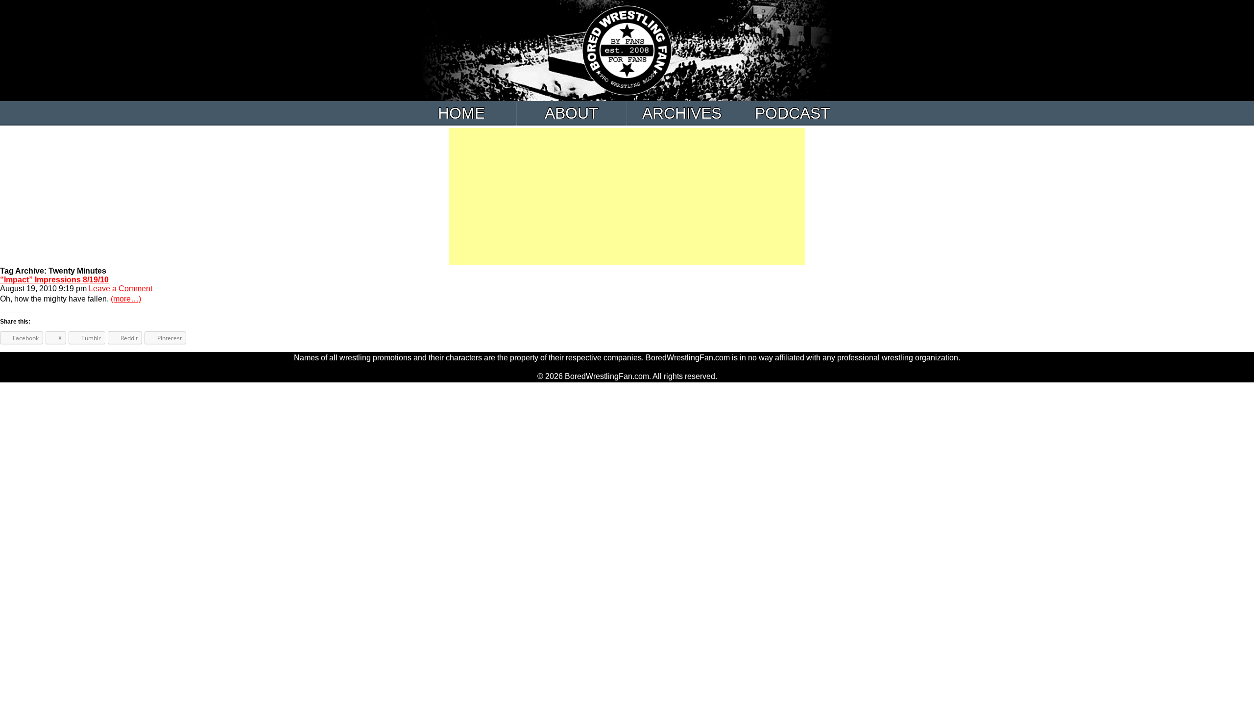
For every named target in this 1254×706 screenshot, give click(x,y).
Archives (682, 113)
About (572, 113)
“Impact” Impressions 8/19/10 (54, 280)
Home (461, 113)
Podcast (792, 113)
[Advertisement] (627, 196)
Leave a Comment (120, 288)
